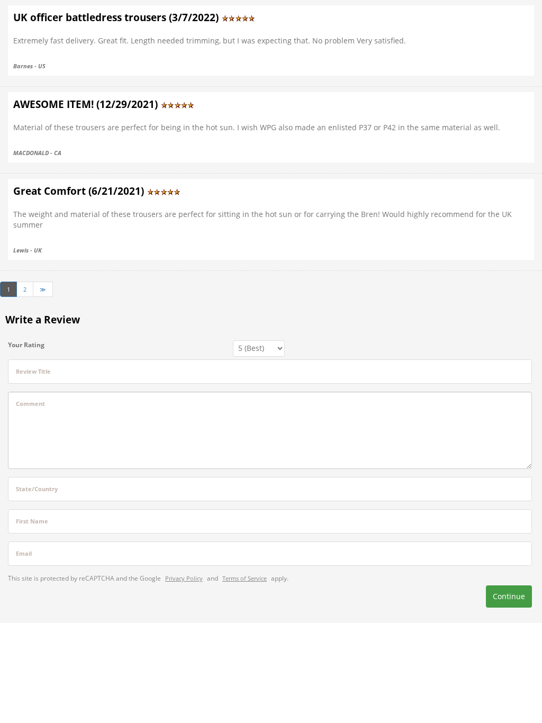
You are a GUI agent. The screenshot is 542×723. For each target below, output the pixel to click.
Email (24, 553)
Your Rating (26, 344)
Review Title (33, 371)
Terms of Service (244, 578)
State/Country (37, 489)
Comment (30, 404)
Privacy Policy (184, 578)
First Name (32, 521)
